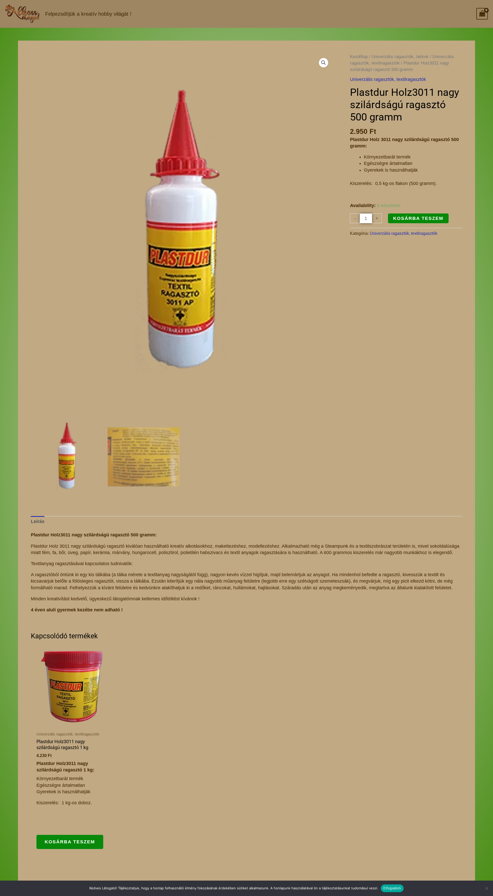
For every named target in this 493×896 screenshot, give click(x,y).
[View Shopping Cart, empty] (482, 14)
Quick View (71, 721)
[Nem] (486, 888)
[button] (323, 62)
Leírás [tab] (37, 521)
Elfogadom (392, 888)
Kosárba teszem (418, 218)
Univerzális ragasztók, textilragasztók (388, 79)
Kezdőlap (359, 56)
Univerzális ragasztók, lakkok (400, 56)
